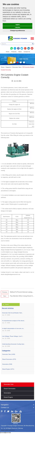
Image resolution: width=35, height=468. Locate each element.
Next (4, 296)
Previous (4, 292)
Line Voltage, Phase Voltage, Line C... (12, 336)
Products (13, 51)
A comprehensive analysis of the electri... (13, 320)
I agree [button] (17, 24)
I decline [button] (17, 27)
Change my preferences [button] (17, 30)
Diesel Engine (8, 397)
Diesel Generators (9, 388)
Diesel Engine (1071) (8, 369)
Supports (8, 67)
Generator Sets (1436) (8, 354)
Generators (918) (7, 364)
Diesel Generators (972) (9, 359)
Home (7, 51)
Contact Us (27, 51)
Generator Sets (16, 67)
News (20, 51)
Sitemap (20, 428)
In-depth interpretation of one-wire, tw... (13, 328)
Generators (7, 393)
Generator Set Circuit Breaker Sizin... (12, 313)
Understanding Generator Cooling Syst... (13, 344)
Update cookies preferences (8, 430)
